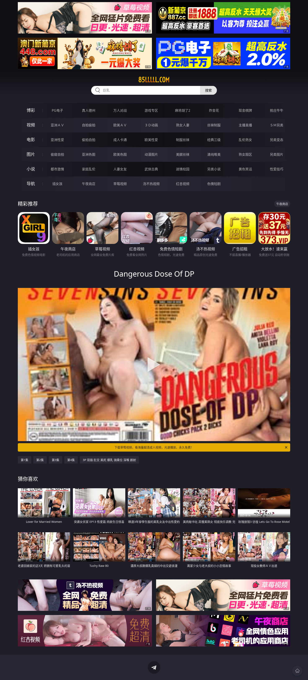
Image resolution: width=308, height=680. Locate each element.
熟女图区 (245, 154)
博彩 (31, 110)
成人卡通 (120, 139)
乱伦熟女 (245, 139)
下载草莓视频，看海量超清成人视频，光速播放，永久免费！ (154, 447)
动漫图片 (151, 154)
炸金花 (214, 110)
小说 (31, 169)
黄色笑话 (245, 169)
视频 (31, 125)
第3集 (55, 460)
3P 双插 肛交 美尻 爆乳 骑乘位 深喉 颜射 (109, 460)
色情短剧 (214, 183)
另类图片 (276, 154)
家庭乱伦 (88, 169)
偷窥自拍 (57, 154)
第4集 (71, 460)
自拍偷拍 (88, 125)
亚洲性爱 (57, 139)
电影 (31, 139)
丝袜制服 (214, 125)
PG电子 (57, 110)
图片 (31, 154)
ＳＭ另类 (276, 125)
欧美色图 (120, 154)
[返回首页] (297, 671)
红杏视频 (182, 183)
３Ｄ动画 (151, 125)
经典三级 (214, 139)
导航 (31, 184)
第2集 (40, 460)
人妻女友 (120, 169)
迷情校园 (182, 169)
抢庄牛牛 (276, 110)
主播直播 (245, 125)
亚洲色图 (88, 154)
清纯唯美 (214, 154)
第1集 (24, 460)
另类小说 (214, 169)
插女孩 (57, 183)
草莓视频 (120, 183)
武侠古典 (151, 169)
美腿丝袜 (182, 154)
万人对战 (120, 110)
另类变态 (276, 139)
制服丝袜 (182, 139)
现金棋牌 (245, 110)
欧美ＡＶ (120, 125)
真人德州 (88, 110)
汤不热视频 (151, 183)
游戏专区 (151, 110)
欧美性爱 (151, 139)
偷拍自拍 (88, 139)
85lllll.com (154, 79)
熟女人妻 (182, 125)
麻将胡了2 (182, 110)
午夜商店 (88, 183)
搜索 (208, 90)
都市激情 (57, 169)
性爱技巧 (276, 169)
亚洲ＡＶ (57, 125)
